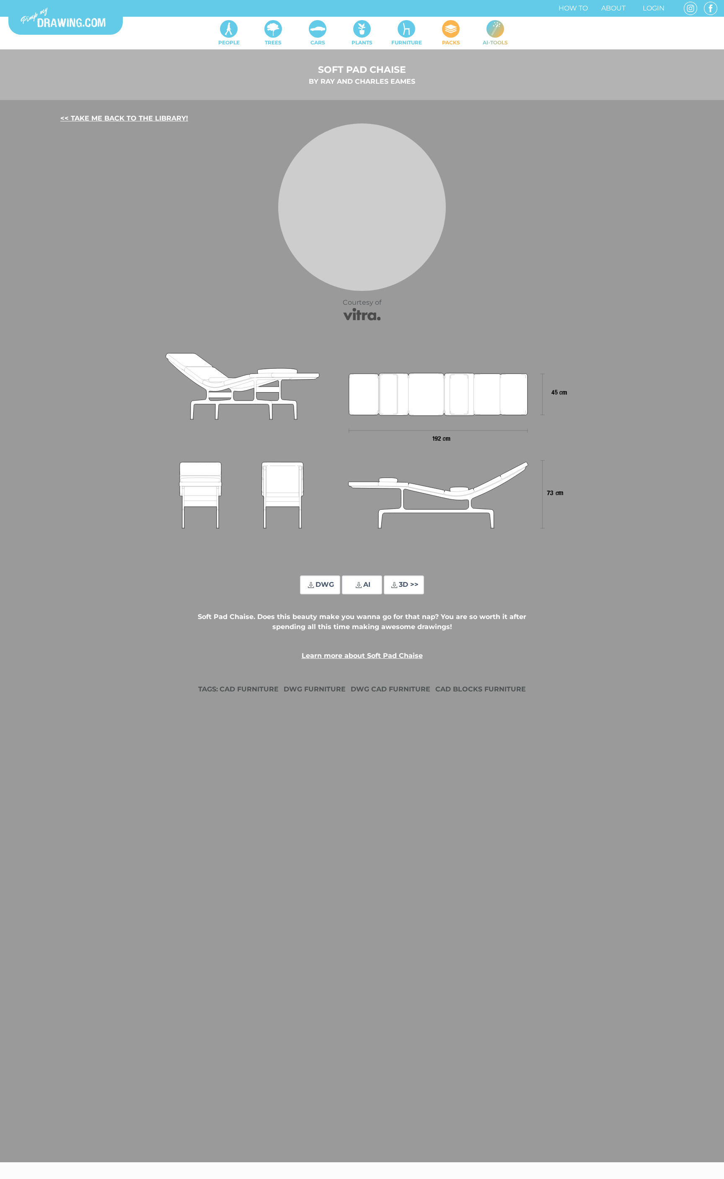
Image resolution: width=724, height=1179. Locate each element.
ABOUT (613, 8)
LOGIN (654, 8)
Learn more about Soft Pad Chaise (362, 656)
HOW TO (573, 8)
